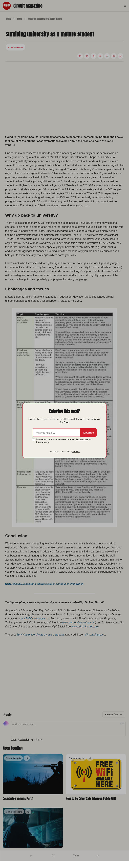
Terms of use (82, 439)
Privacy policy (42, 442)
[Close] (103, 406)
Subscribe (88, 432)
